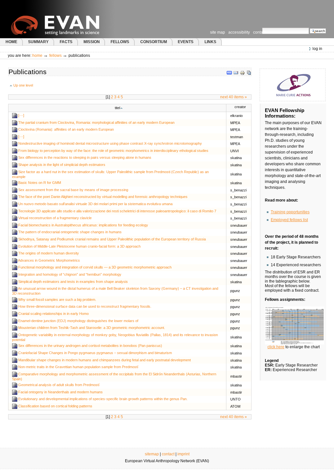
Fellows (55, 55)
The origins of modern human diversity (48, 253)
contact (168, 454)
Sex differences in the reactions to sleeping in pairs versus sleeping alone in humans (84, 157)
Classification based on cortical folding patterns (55, 406)
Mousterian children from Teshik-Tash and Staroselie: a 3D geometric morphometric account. (91, 328)
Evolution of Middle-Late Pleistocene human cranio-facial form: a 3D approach (79, 246)
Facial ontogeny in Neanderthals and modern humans (60, 392)
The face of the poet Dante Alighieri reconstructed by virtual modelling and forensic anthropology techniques (103, 197)
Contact (259, 32)
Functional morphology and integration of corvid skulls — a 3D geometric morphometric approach (95, 267)
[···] (21, 115)
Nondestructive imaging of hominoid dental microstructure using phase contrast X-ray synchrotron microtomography (110, 143)
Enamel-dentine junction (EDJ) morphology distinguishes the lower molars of (78, 321)
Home (37, 55)
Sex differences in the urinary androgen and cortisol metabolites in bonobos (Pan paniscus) (90, 346)
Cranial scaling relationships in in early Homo (53, 314)
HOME (11, 42)
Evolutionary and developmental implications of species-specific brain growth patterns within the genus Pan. (103, 399)
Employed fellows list (289, 220)
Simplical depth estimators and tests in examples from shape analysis (73, 282)
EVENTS (185, 42)
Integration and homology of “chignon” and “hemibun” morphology (69, 274)
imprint (183, 454)
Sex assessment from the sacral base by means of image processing (73, 190)
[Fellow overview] (294, 325)
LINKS (210, 42)
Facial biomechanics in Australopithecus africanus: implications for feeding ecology (83, 225)
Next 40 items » (233, 97)
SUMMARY (38, 42)
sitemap (152, 454)
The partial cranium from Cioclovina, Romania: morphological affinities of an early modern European (96, 122)
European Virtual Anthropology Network (68, 19)
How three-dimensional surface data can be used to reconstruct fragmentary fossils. (84, 306)
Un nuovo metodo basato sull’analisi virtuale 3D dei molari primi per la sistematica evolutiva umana (95, 204)
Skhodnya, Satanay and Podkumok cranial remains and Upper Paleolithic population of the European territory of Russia (112, 239)
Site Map (217, 32)
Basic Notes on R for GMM (39, 183)
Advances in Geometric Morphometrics (49, 260)
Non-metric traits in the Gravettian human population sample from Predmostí (78, 367)
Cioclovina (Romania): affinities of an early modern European (66, 129)
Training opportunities (290, 212)
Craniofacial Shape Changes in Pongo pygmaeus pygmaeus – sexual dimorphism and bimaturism (95, 353)
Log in (317, 48)
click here (275, 347)
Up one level (23, 85)
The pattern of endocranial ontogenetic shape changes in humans (70, 232)
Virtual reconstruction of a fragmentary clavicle (55, 218)
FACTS (66, 42)
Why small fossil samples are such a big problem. (57, 300)
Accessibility (239, 32)
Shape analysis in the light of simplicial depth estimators (61, 165)
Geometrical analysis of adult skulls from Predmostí (58, 385)
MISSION (92, 42)
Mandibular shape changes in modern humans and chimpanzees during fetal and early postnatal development (104, 360)
